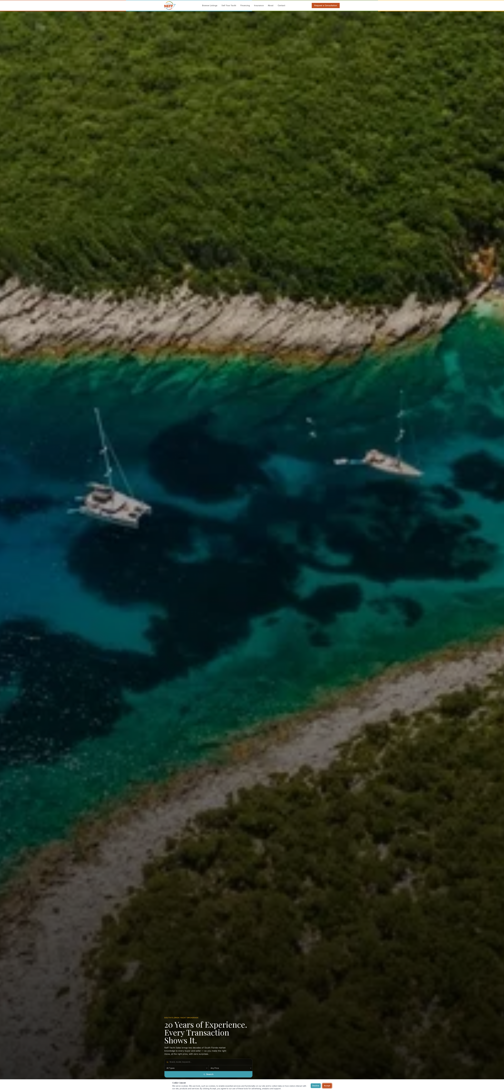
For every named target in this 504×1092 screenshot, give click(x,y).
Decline (315, 1086)
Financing (245, 5)
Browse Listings (209, 5)
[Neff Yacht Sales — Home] (170, 5)
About (271, 5)
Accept (327, 1086)
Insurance (259, 5)
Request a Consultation (325, 5)
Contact (281, 5)
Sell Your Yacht (229, 5)
